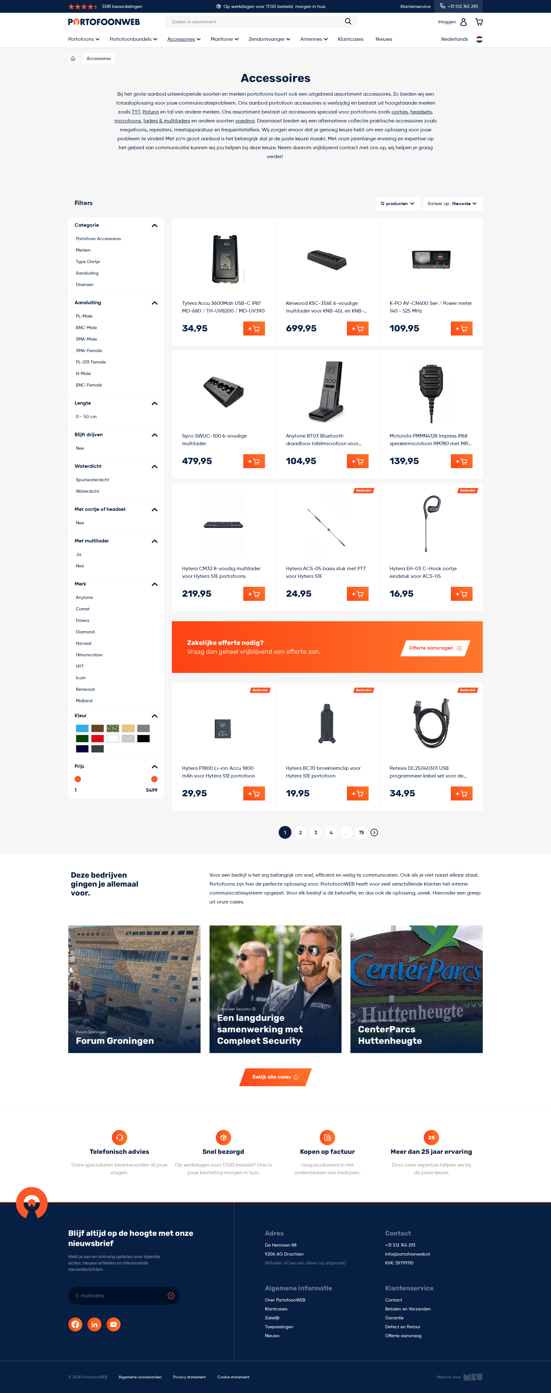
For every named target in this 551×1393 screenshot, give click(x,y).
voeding (244, 121)
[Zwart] (143, 738)
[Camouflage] (113, 728)
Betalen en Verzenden (408, 1309)
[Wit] (113, 738)
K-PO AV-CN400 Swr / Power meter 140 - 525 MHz (431, 307)
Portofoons (81, 39)
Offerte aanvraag (403, 1336)
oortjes (400, 112)
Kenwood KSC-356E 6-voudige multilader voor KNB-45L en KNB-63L (325, 307)
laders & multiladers (166, 121)
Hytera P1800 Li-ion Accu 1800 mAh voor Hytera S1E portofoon (218, 772)
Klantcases (351, 39)
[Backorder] (327, 525)
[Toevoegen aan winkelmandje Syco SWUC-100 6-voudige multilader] (254, 461)
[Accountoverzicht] (463, 22)
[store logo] (104, 21)
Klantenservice (415, 6)
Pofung (151, 112)
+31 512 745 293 (400, 1245)
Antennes (311, 39)
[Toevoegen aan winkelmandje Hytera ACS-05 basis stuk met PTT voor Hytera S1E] (358, 594)
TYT (136, 112)
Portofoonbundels (130, 39)
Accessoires (181, 39)
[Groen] (82, 738)
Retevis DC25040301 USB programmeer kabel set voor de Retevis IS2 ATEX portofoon (426, 772)
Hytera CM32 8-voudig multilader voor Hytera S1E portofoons (221, 572)
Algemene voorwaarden (140, 1377)
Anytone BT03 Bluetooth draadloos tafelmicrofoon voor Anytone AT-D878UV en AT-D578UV (326, 440)
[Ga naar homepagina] (73, 58)
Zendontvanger (266, 39)
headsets (421, 112)
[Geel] (128, 728)
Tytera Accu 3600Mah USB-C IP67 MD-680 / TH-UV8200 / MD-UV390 (223, 307)
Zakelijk (272, 1318)
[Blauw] (82, 728)
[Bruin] (97, 728)
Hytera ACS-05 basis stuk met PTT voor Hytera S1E (326, 572)
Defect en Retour (403, 1327)
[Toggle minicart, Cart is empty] (479, 22)
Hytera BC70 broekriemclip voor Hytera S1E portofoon (323, 772)
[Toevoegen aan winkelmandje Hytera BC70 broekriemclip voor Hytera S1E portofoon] (358, 793)
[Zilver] (128, 738)
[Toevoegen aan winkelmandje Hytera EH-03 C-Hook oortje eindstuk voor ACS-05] (462, 594)
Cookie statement (233, 1377)
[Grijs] (143, 728)
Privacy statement (189, 1377)
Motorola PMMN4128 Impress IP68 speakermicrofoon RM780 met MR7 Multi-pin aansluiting (430, 440)
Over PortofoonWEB (285, 1300)
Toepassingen (279, 1327)
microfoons (127, 121)
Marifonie (222, 39)
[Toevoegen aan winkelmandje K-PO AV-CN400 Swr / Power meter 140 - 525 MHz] (462, 328)
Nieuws (384, 39)
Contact (393, 1300)
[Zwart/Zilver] (97, 749)
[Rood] (97, 738)
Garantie (394, 1318)
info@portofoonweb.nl (407, 1254)
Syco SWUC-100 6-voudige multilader (214, 439)
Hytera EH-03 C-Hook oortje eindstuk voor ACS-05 (423, 572)
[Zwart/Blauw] (82, 749)
